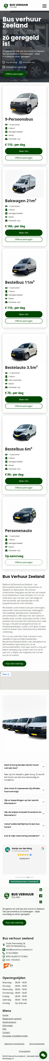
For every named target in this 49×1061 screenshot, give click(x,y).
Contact (6, 1032)
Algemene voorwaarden (14, 1044)
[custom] (40, 889)
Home (5, 1015)
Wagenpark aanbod (12, 1018)
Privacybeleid (24, 1051)
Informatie (8, 1025)
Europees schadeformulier (15, 1035)
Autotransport (9, 1022)
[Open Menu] (44, 6)
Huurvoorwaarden (37, 1044)
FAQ (4, 1029)
